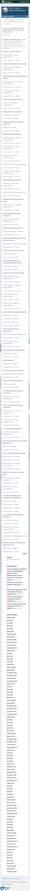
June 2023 (10, 722)
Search (25, 553)
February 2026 (11, 634)
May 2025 (10, 659)
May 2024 (10, 692)
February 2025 (11, 667)
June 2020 (10, 822)
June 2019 (10, 855)
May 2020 (10, 824)
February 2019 (11, 866)
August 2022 (11, 750)
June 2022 (10, 755)
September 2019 (12, 847)
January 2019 (11, 869)
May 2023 (10, 725)
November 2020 (12, 808)
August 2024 (11, 684)
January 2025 (11, 670)
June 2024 (10, 689)
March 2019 (10, 863)
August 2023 (11, 717)
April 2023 (10, 728)
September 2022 (12, 747)
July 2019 (9, 852)
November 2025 (12, 642)
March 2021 (10, 797)
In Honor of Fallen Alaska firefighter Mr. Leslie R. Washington (14, 599)
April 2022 (10, 761)
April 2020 (10, 827)
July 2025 (9, 653)
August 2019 (11, 849)
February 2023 (11, 733)
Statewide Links (24, 2)
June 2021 (10, 789)
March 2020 (10, 830)
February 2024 (11, 700)
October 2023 (11, 711)
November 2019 (12, 841)
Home (12, 19)
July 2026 (9, 620)
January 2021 (11, 802)
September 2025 (12, 648)
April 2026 (10, 628)
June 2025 (10, 656)
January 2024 (11, 703)
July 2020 (9, 819)
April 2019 (10, 860)
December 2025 (11, 640)
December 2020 (11, 805)
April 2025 (10, 662)
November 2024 (12, 675)
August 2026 (11, 617)
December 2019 (11, 838)
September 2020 (12, 813)
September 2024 (12, 681)
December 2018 (11, 871)
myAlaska (11, 878)
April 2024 (10, 695)
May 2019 (10, 858)
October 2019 (11, 844)
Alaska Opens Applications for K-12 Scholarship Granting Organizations (17, 592)
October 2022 (11, 744)
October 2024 (11, 678)
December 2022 (11, 739)
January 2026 (11, 637)
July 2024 (9, 686)
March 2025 (10, 664)
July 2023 (9, 720)
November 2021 (12, 775)
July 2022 (9, 753)
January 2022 (11, 769)
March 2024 (10, 697)
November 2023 (12, 709)
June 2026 (10, 623)
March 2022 (10, 764)
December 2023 (11, 706)
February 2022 (11, 767)
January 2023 (11, 736)
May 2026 (10, 626)
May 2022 (10, 758)
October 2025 (11, 645)
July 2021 (9, 786)
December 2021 (11, 772)
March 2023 (10, 731)
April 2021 (10, 794)
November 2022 (12, 742)
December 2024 (11, 673)
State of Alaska (10, 2)
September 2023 (12, 714)
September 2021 (12, 780)
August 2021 (11, 783)
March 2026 (10, 631)
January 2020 (11, 836)
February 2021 (11, 800)
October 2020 (11, 811)
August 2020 (11, 816)
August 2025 (11, 651)
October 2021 (11, 778)
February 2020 (11, 833)
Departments (18, 878)
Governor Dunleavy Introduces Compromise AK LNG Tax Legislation (16, 606)
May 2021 (10, 791)
